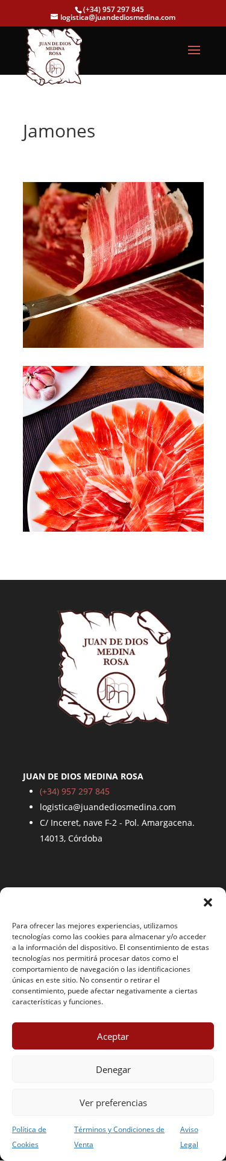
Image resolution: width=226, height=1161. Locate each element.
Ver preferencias (113, 1102)
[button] (208, 902)
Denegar (113, 1069)
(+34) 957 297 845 (75, 791)
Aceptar (113, 1036)
